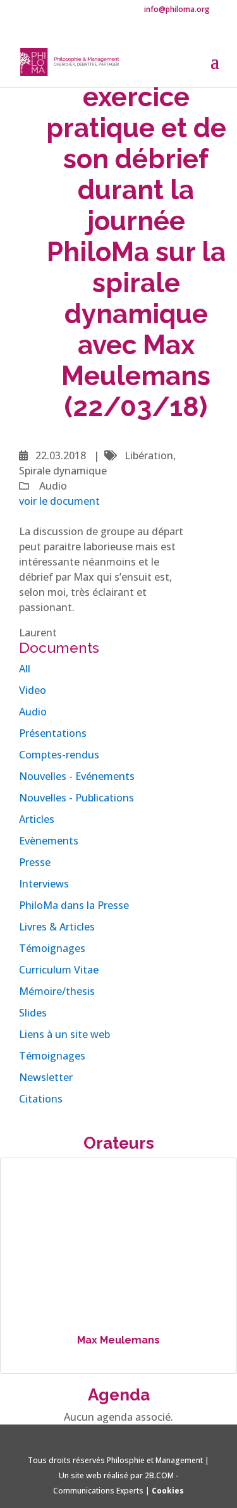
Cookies (168, 1490)
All (24, 669)
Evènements (48, 841)
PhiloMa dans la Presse (74, 905)
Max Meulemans (118, 1340)
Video (32, 690)
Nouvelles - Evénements (77, 776)
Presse (35, 862)
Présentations (53, 733)
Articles (36, 819)
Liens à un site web (64, 1034)
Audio (33, 712)
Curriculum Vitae (59, 970)
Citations (41, 1099)
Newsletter (46, 1077)
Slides (33, 1013)
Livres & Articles (57, 927)
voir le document (59, 501)
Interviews (44, 884)
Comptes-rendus (59, 755)
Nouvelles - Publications (76, 798)
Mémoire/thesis (57, 991)
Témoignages (52, 948)
